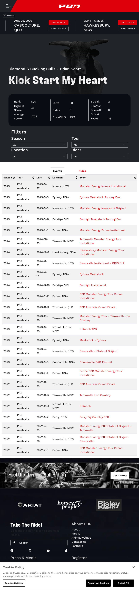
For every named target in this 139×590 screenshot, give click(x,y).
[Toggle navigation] (8, 6)
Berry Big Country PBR (94, 417)
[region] (69, 576)
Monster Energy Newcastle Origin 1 (103, 208)
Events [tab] (57, 171)
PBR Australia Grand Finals (97, 307)
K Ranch (85, 406)
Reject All (123, 583)
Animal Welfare (81, 537)
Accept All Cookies (98, 583)
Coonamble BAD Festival (96, 362)
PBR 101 (76, 533)
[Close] (133, 567)
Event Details (58, 28)
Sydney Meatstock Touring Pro (100, 197)
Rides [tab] (82, 171)
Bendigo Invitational (93, 285)
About (76, 529)
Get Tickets (59, 22)
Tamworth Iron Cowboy (95, 395)
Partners (77, 545)
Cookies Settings (14, 583)
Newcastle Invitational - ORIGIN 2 (102, 263)
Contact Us (79, 541)
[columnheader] (9, 178)
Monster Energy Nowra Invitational (103, 186)
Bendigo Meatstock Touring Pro (100, 219)
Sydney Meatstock (92, 274)
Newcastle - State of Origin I (98, 351)
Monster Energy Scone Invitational (102, 230)
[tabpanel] (69, 25)
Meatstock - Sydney (93, 340)
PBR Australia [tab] (8, 15)
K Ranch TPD (88, 329)
